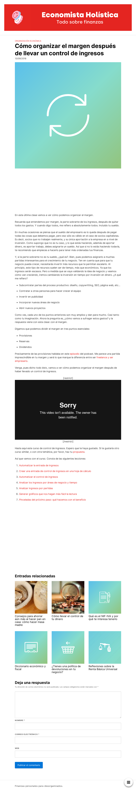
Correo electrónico (27, 734)
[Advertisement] (68, 191)
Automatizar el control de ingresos (38, 476)
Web (17, 748)
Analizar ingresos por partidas (36, 488)
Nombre (20, 720)
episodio (74, 353)
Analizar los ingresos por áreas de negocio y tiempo (48, 482)
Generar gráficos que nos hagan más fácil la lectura (48, 494)
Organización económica (28, 41)
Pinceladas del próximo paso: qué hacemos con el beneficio (52, 499)
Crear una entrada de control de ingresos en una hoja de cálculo (55, 471)
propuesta (78, 451)
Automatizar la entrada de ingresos (39, 465)
